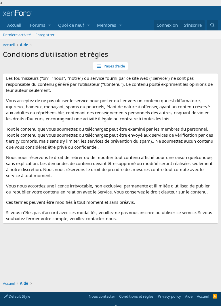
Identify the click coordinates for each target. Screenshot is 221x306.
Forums (37, 25)
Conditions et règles (136, 296)
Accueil (14, 25)
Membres (106, 25)
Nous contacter (102, 296)
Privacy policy (169, 296)
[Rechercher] (212, 25)
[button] (50, 25)
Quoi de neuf (71, 25)
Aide (189, 296)
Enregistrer (44, 34)
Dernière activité (17, 34)
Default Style (19, 296)
